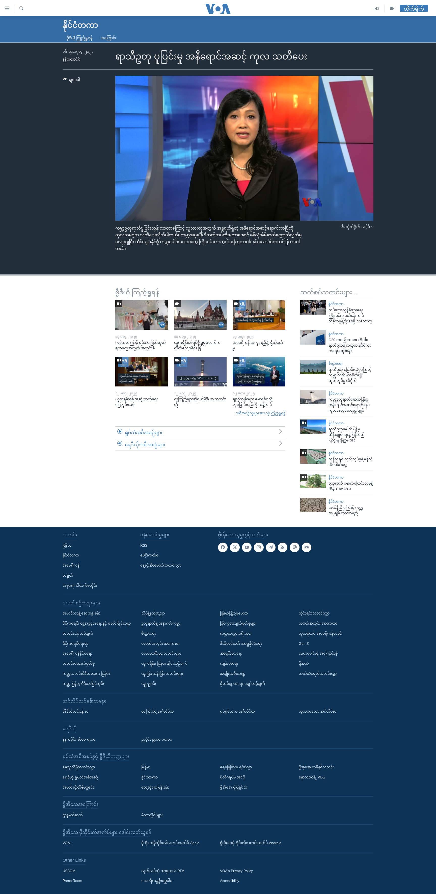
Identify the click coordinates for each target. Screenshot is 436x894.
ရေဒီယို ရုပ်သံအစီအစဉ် (80, 777)
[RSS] (282, 547)
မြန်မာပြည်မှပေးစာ (234, 613)
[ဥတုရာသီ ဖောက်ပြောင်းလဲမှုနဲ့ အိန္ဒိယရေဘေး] (313, 481)
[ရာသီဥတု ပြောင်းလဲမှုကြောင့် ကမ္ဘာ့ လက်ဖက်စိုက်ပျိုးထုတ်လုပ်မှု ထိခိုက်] (313, 367)
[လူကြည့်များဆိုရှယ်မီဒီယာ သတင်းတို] (200, 371)
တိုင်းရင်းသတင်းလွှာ (314, 613)
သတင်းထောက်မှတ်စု (79, 663)
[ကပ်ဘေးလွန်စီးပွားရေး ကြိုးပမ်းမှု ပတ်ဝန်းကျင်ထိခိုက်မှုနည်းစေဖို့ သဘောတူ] (313, 307)
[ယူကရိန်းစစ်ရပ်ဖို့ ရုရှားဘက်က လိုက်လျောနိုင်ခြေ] (200, 315)
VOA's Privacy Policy (236, 871)
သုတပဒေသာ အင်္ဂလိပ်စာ (317, 711)
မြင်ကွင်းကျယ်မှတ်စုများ (238, 623)
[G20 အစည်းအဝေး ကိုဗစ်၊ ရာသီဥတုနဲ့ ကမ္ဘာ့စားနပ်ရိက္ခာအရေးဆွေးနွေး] (313, 337)
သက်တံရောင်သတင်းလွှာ (318, 674)
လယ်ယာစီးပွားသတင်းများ (161, 653)
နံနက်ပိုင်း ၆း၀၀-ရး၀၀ (79, 739)
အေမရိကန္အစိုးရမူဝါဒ (156, 881)
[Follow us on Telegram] (271, 547)
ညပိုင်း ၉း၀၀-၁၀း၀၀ (156, 739)
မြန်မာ (67, 545)
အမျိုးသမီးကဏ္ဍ (233, 674)
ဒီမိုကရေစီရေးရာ (75, 643)
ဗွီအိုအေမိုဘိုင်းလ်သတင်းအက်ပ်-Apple (170, 843)
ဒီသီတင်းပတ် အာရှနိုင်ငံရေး (241, 643)
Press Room (72, 881)
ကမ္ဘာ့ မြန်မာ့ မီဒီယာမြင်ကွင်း (83, 684)
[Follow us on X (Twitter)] (234, 547)
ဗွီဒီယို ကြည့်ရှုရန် (79, 38)
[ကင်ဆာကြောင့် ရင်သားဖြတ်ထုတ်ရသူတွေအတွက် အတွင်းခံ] (141, 315)
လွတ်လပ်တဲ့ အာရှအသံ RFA (162, 871)
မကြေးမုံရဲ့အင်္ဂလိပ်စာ (157, 711)
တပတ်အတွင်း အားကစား (160, 643)
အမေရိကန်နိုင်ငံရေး (77, 653)
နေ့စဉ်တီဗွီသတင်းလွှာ (79, 767)
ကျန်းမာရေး (229, 663)
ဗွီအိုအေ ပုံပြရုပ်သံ (233, 787)
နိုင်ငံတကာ (336, 304)
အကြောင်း (108, 38)
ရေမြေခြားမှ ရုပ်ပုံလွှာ (236, 767)
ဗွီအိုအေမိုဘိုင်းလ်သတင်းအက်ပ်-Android (250, 843)
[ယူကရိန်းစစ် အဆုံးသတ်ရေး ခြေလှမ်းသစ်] (141, 371)
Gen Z (304, 643)
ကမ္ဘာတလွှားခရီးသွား (236, 633)
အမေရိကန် (71, 565)
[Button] (71, 81)
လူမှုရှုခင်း (148, 684)
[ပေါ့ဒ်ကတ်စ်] (294, 547)
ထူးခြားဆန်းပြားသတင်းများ (162, 674)
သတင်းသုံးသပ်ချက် (78, 633)
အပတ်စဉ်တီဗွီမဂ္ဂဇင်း (78, 787)
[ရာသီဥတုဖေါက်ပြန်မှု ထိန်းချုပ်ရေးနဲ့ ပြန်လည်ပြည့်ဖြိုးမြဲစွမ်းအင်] (313, 427)
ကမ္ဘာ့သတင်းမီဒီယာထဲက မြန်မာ (86, 674)
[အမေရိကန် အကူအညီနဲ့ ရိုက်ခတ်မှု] (259, 315)
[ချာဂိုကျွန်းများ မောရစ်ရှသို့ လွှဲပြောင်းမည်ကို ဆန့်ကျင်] (259, 371)
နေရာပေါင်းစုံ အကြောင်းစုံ (318, 653)
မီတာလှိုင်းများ (152, 815)
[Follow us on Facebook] (223, 547)
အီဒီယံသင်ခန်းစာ (75, 711)
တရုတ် (68, 575)
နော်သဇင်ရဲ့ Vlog (312, 777)
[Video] (392, 9)
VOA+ (67, 843)
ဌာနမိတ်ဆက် (73, 815)
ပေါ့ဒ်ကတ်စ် (149, 555)
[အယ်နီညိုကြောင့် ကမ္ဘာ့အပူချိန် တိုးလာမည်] (313, 505)
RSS (143, 545)
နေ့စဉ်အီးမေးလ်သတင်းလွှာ (160, 565)
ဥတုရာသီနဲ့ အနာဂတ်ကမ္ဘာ (160, 623)
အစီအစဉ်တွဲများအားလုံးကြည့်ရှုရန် (260, 413)
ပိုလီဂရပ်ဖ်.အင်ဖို (232, 777)
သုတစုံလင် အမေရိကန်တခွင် (320, 633)
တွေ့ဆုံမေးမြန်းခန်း (155, 787)
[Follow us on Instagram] (258, 547)
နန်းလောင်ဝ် (71, 59)
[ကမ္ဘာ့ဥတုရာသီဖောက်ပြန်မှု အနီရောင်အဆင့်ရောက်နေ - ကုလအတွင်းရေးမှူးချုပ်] (313, 397)
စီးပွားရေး (336, 364)
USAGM (69, 871)
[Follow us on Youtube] (247, 547)
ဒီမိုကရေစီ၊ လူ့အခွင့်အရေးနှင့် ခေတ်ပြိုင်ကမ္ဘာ (97, 623)
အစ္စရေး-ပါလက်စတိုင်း (80, 585)
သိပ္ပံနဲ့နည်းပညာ (153, 613)
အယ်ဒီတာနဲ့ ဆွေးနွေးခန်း (81, 613)
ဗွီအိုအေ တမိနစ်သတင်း (316, 767)
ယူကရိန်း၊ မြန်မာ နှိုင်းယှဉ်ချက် (164, 663)
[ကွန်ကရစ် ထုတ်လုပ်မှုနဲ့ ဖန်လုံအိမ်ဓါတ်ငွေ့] (313, 456)
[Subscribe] (306, 547)
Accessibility (229, 881)
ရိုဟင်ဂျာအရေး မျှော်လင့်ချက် (242, 684)
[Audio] (377, 9)
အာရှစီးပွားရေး (231, 653)
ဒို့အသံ (304, 663)
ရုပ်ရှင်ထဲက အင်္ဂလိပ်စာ (237, 711)
